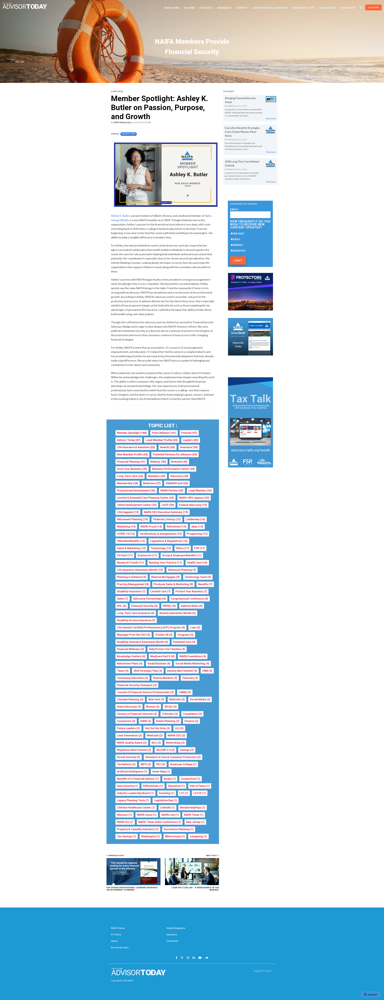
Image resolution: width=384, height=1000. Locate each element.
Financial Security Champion (137, 685)
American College (183, 764)
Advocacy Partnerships (149, 598)
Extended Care (184, 641)
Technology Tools (198, 577)
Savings (187, 749)
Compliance (192, 713)
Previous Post (116, 856)
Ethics (182, 548)
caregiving (198, 836)
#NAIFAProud (177, 483)
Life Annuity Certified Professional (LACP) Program (151, 627)
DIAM (145, 721)
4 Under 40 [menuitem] (270, 7)
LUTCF (199, 793)
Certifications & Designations (161, 533)
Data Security (127, 785)
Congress (185, 634)
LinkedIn (167, 807)
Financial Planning (131, 461)
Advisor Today (129, 134)
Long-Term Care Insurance (135, 613)
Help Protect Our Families (167, 649)
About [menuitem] (114, 941)
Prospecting (197, 533)
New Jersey (195, 822)
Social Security (128, 757)
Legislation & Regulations (169, 541)
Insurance (189, 447)
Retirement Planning (132, 519)
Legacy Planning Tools (133, 800)
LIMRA (185, 692)
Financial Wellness (130, 649)
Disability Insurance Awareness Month (142, 641)
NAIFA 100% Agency (194, 497)
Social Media (200, 699)
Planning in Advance (131, 577)
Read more (271, 118)
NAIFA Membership (122, 122)
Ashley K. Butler (120, 215)
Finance (191, 721)
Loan (195, 627)
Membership (127, 483)
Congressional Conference (189, 598)
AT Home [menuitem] (189, 7)
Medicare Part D (162, 656)
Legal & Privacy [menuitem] (262, 970)
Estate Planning (168, 721)
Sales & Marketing (131, 548)
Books (170, 778)
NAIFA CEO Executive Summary (166, 512)
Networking (175, 742)
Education (176, 785)
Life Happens (128, 512)
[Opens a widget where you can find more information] (370, 994)
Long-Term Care (130, 476)
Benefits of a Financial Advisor (138, 778)
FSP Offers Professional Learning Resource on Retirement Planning (132, 889)
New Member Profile (132, 454)
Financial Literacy (167, 519)
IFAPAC (169, 605)
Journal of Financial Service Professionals (145, 692)
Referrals (177, 699)
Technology (161, 548)
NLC (156, 742)
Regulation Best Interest (134, 749)
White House (175, 836)
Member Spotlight (132, 432)
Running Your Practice (165, 562)
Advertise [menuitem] (171, 934)
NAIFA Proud (151, 526)
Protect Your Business (191, 591)
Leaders (190, 440)
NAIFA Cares (146, 814)
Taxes (123, 670)
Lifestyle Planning (130, 699)
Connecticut (190, 778)
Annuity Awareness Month (177, 613)
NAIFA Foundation (192, 656)
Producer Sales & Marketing (173, 584)
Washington (150, 836)
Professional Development (136, 490)
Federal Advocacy (193, 504)
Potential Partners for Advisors (175, 454)
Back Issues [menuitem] (327, 7)
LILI (179, 728)
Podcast (189, 432)
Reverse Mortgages (165, 577)
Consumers (126, 721)
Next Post (211, 856)
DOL (121, 605)
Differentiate (153, 785)
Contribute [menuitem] (348, 7)
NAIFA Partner (171, 490)
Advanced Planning (182, 569)
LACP (168, 504)
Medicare (152, 483)
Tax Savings (126, 836)
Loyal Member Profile (162, 440)
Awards (167, 447)
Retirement (176, 526)
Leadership (195, 519)
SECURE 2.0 (165, 749)
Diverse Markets (165, 677)
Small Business (158, 663)
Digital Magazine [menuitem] (175, 928)
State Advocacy (129, 706)
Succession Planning (179, 829)
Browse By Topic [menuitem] (303, 7)
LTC (183, 793)
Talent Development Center (137, 504)
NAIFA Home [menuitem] (172, 7)
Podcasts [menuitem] (206, 7)
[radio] (250, 234)
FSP (199, 548)
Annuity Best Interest (182, 670)
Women (152, 706)
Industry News (191, 605)
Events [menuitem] (241, 7)
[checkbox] (250, 242)
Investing (166, 793)
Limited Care (160, 591)
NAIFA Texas (193, 814)
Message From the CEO (133, 634)
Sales (122, 598)
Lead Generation (129, 735)
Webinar (158, 461)
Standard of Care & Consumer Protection (173, 757)
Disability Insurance (131, 591)
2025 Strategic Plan (148, 670)
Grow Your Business (132, 468)
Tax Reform (126, 764)
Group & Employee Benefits (182, 555)
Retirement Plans (129, 663)
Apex (197, 526)
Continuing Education (132, 677)
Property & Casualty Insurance (138, 829)
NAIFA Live (170, 814)
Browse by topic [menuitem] (120, 947)
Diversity (179, 461)
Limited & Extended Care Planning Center (145, 497)
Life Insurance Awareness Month (140, 569)
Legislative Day (165, 800)
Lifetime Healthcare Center (136, 807)
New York (156, 699)
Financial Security (144, 605)
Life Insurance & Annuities (136, 447)
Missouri (124, 814)
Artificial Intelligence (132, 771)
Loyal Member (200, 490)
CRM (207, 670)
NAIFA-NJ (125, 822)
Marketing (126, 526)
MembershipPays (192, 807)
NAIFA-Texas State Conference (159, 822)
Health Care (197, 562)
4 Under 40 (163, 634)
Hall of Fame (200, 785)
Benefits (205, 584)
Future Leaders (128, 728)
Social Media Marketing (192, 663)
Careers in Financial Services (137, 713)
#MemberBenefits (131, 541)
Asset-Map (161, 771)
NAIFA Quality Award (132, 742)
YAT (160, 764)
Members (156, 476)
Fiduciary (190, 677)
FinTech (125, 555)
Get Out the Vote (157, 728)
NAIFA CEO (176, 735)
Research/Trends (130, 562)
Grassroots (147, 555)
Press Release (164, 432)
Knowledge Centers (131, 656)
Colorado (170, 713)
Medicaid (155, 735)
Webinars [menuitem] (223, 7)
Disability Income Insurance (136, 620)
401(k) (170, 706)
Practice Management (133, 584)
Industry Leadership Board (135, 793)
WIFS (146, 764)
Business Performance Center (173, 468)
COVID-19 (126, 533)
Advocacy (179, 476)
